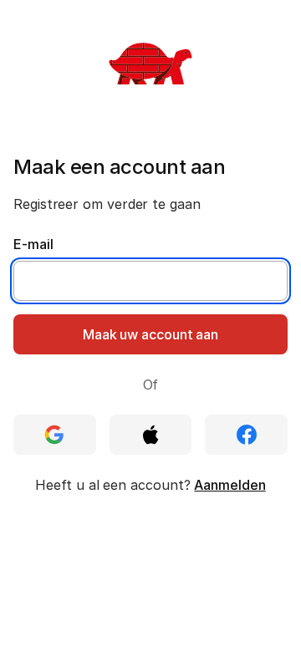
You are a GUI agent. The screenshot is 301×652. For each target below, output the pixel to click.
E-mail (33, 244)
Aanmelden (229, 484)
